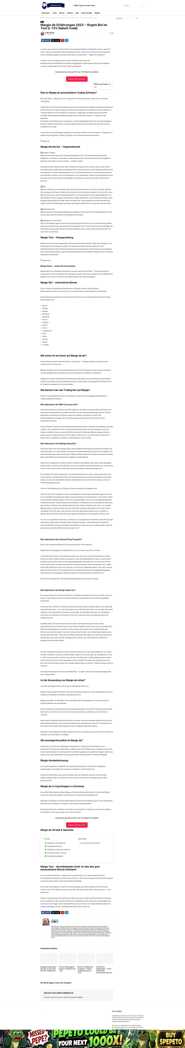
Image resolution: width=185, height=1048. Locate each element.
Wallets (97, 13)
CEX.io (44, 328)
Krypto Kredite (86, 13)
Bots (55, 13)
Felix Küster (49, 33)
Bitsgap (51, 907)
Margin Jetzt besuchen (77, 79)
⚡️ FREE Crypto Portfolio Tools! (83, 5)
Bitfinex (45, 308)
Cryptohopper (102, 901)
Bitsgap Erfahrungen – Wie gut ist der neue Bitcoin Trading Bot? (49, 969)
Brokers (70, 13)
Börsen (62, 13)
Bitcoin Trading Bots (90, 49)
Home (42, 18)
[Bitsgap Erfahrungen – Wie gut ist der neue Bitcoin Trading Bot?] (49, 954)
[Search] (142, 5)
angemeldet (54, 997)
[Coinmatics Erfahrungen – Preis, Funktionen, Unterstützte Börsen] (104, 954)
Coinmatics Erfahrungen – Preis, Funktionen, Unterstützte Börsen (104, 970)
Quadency (44, 907)
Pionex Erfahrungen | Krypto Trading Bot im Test (67, 969)
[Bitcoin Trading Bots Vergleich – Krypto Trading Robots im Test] (86, 954)
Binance (45, 311)
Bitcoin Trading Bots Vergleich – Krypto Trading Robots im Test (85, 970)
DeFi (77, 13)
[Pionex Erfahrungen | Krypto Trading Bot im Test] (67, 954)
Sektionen (45, 13)
